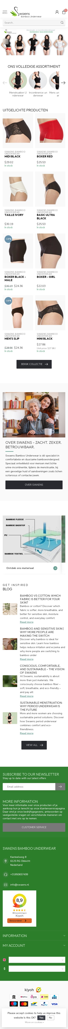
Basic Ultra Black (46, 216)
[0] (63, 12)
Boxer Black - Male (15, 278)
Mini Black (45, 338)
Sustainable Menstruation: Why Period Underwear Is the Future (41, 706)
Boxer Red (45, 156)
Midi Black (12, 156)
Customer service (34, 827)
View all (32, 745)
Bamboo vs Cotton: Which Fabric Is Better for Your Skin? (40, 599)
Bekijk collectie (31, 364)
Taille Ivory (14, 215)
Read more (26, 622)
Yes (41, 1017)
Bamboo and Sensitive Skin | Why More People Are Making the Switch (42, 632)
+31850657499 (19, 874)
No (50, 1017)
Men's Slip (12, 338)
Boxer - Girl (46, 277)
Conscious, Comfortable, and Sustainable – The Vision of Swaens (42, 669)
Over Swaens (34, 485)
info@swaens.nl (19, 884)
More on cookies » (34, 1022)
